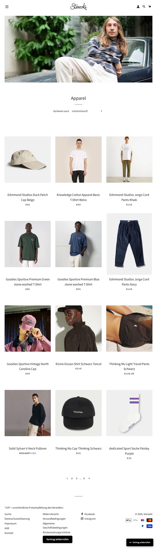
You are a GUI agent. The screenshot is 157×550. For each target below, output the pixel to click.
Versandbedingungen (54, 518)
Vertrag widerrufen (57, 539)
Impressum (11, 523)
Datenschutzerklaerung (17, 518)
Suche (8, 514)
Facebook (89, 514)
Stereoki (148, 514)
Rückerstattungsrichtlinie (56, 532)
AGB (7, 528)
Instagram (90, 518)
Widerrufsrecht (51, 514)
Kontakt (9, 533)
